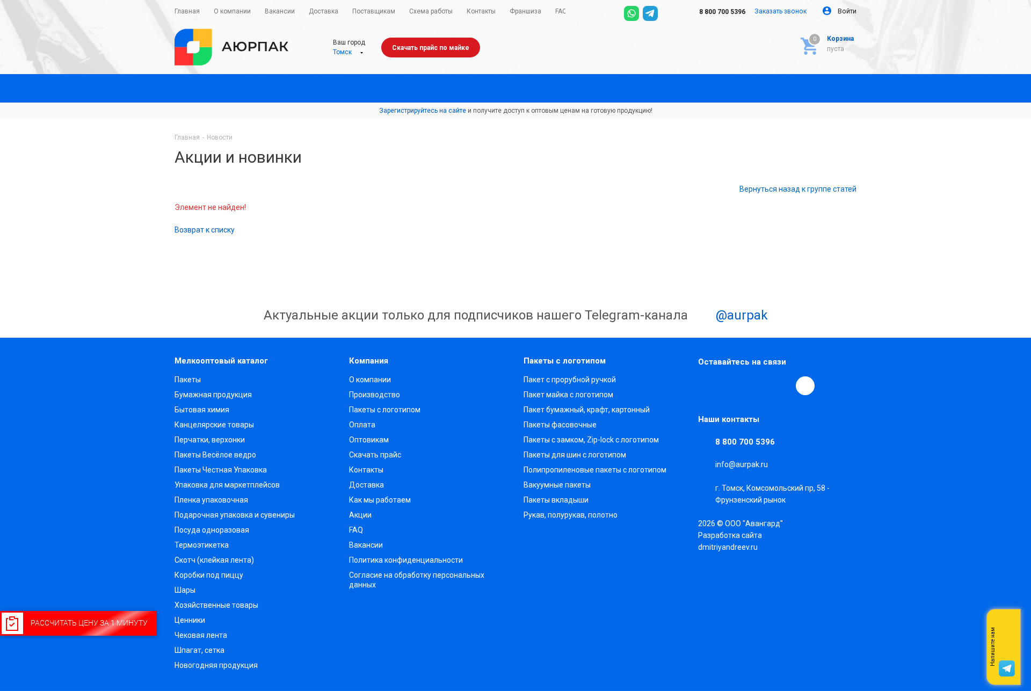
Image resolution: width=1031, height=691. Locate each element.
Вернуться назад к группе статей (797, 189)
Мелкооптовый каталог (221, 361)
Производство (374, 394)
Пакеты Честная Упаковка (221, 469)
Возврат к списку (205, 230)
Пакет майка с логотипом (568, 394)
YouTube (757, 385)
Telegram (732, 385)
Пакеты (188, 379)
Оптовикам (369, 439)
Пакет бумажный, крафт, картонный (587, 409)
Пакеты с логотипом (384, 409)
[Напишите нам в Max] (1007, 625)
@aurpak (740, 315)
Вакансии (366, 545)
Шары (185, 590)
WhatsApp (782, 385)
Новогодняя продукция (216, 665)
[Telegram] (650, 13)
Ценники (190, 620)
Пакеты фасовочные (560, 424)
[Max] (669, 13)
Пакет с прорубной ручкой (570, 379)
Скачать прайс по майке (430, 48)
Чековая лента (201, 635)
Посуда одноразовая (212, 530)
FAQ (356, 530)
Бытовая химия (202, 409)
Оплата (362, 424)
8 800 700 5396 (721, 12)
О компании (370, 379)
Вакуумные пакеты (557, 485)
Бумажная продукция (213, 394)
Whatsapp (1007, 647)
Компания (368, 361)
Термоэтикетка (202, 545)
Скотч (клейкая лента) (214, 560)
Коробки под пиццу (209, 575)
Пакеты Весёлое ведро (215, 454)
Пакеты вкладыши (556, 500)
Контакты (366, 469)
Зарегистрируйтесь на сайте (422, 110)
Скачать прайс (375, 454)
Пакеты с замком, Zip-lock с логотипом (591, 439)
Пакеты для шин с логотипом (575, 454)
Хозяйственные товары (216, 605)
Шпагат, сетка (199, 650)
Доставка (366, 485)
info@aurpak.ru (741, 464)
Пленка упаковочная (211, 500)
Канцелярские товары (214, 424)
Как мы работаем (380, 500)
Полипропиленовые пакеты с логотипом (595, 469)
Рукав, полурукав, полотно (571, 515)
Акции (360, 515)
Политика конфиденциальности (406, 560)
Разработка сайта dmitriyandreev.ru (730, 541)
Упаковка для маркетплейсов (227, 485)
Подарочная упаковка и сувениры (235, 515)
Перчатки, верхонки (210, 439)
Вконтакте (707, 385)
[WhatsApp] (631, 13)
